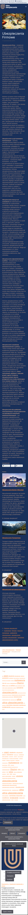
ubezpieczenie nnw (6, 699)
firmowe (14, 630)
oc (5, 683)
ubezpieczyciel (13, 699)
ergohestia (11, 756)
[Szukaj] (24, 662)
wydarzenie (6, 707)
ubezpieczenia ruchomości (7, 696)
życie (3, 709)
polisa (13, 685)
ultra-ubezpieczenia (12, 702)
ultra (19, 699)
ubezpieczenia (15, 635)
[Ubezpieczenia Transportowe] (14, 534)
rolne (3, 687)
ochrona (8, 683)
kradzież (4, 760)
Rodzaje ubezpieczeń (10, 628)
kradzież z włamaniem (10, 760)
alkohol (22, 676)
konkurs (12, 680)
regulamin (4, 774)
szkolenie (20, 688)
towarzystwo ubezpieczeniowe (8, 689)
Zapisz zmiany (7, 911)
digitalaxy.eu (21, 809)
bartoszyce (16, 754)
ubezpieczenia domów (21, 692)
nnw (3, 683)
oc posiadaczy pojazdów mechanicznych (10, 767)
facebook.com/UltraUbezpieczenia (18, 2)
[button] (14, 731)
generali (15, 756)
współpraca (22, 705)
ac (2, 676)
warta (24, 795)
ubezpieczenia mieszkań (7, 695)
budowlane (7, 630)
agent (6, 676)
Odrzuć (12, 833)
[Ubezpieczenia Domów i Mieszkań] (14, 486)
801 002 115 (5, 1)
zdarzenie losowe (19, 707)
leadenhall (17, 760)
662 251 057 (11, 1)
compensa (11, 678)
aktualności (17, 676)
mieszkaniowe (5, 762)
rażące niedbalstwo (18, 685)
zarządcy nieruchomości (9, 637)
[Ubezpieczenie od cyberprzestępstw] (14, 586)
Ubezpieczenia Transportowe (11, 538)
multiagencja (19, 680)
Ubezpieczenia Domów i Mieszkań (13, 490)
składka (14, 774)
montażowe (5, 633)
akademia (11, 676)
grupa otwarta (20, 756)
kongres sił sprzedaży (6, 680)
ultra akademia (5, 795)
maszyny (20, 630)
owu (3, 685)
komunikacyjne (22, 678)
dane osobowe (16, 678)
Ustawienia (7, 822)
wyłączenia (13, 707)
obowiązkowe (4, 765)
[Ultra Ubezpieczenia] (9, 7)
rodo (24, 685)
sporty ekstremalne (9, 687)
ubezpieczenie (18, 697)
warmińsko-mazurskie (12, 705)
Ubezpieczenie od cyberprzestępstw (13, 589)
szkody (14, 687)
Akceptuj (4, 833)
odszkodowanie (13, 683)
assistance (5, 678)
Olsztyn (20, 683)
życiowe (16, 799)
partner (6, 685)
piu (9, 685)
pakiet (22, 769)
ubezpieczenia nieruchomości (18, 695)
